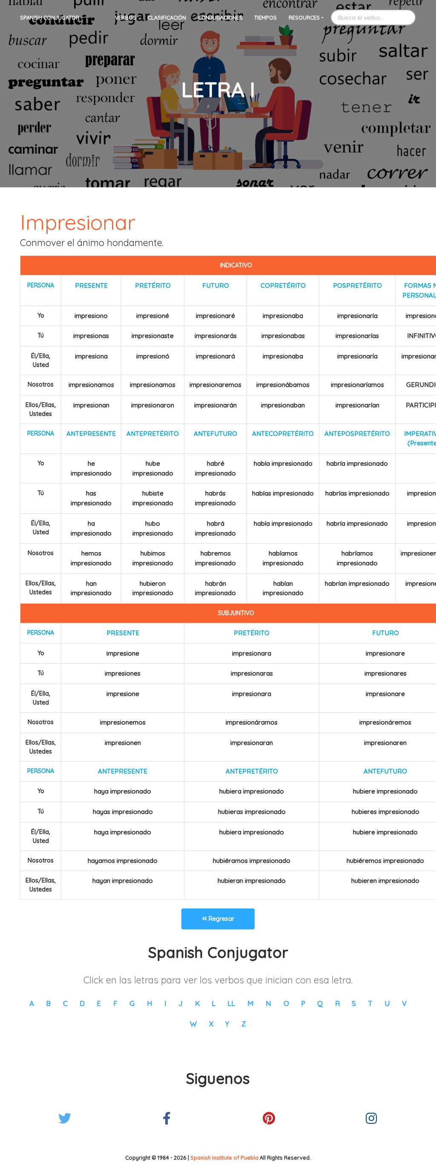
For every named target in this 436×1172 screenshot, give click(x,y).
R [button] (337, 1003)
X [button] (211, 1023)
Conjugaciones (220, 17)
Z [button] (243, 1023)
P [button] (303, 1003)
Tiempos (265, 17)
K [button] (197, 1003)
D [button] (82, 1003)
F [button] (115, 1003)
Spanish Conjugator (49, 17)
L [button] (213, 1003)
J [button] (180, 1003)
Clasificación (167, 17)
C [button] (65, 1003)
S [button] (354, 1003)
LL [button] (231, 1003)
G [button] (132, 1003)
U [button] (387, 1003)
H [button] (149, 1003)
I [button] (165, 1003)
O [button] (286, 1003)
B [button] (48, 1003)
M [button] (250, 1003)
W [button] (193, 1023)
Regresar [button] (220, 919)
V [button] (404, 1003)
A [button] (31, 1003)
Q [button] (320, 1003)
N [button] (268, 1003)
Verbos (125, 17)
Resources (304, 17)
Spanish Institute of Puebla (224, 1157)
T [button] (370, 1003)
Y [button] (227, 1023)
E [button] (99, 1003)
